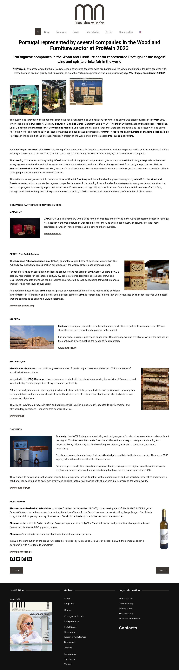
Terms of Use (125, 598)
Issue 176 (15, 598)
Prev (17, 570)
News (47, 32)
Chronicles (69, 632)
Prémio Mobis (92, 32)
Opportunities (126, 32)
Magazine (61, 32)
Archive (109, 32)
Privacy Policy (126, 608)
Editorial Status (126, 613)
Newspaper (70, 654)
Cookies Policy (126, 603)
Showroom (69, 641)
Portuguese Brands (74, 616)
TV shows (69, 659)
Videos (67, 663)
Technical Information (129, 618)
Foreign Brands (71, 621)
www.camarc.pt (52, 233)
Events (76, 32)
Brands (67, 610)
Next (161, 570)
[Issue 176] (31, 626)
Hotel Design (70, 626)
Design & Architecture (75, 636)
